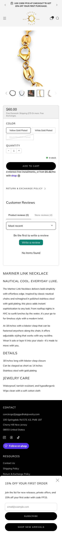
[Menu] (4, 18)
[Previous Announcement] (5, 5)
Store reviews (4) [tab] (43, 215)
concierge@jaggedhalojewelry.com (21, 414)
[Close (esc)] (57, 480)
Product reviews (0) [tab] (18, 215)
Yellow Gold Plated (18, 130)
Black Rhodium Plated (20, 137)
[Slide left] (7, 93)
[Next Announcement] (57, 5)
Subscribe (31, 516)
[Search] (57, 18)
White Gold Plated (43, 130)
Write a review (31, 242)
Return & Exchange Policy (24, 188)
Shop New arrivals (31, 527)
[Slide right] (55, 93)
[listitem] (31, 5)
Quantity (13, 145)
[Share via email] (31, 182)
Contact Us (9, 463)
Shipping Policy (11, 468)
